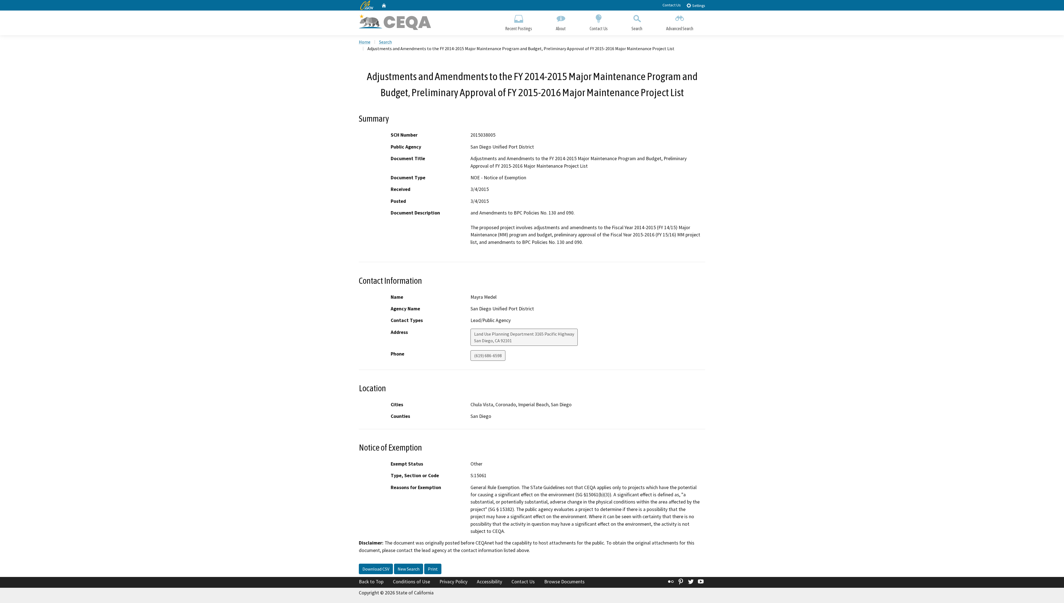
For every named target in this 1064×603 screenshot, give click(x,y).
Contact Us (672, 4)
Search (636, 28)
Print (433, 569)
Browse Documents (564, 582)
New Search (409, 569)
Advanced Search (679, 28)
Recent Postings (518, 28)
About (561, 28)
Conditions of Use (411, 582)
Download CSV (375, 569)
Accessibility (489, 582)
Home (364, 42)
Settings (698, 5)
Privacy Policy (453, 582)
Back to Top (371, 582)
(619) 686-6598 (488, 355)
